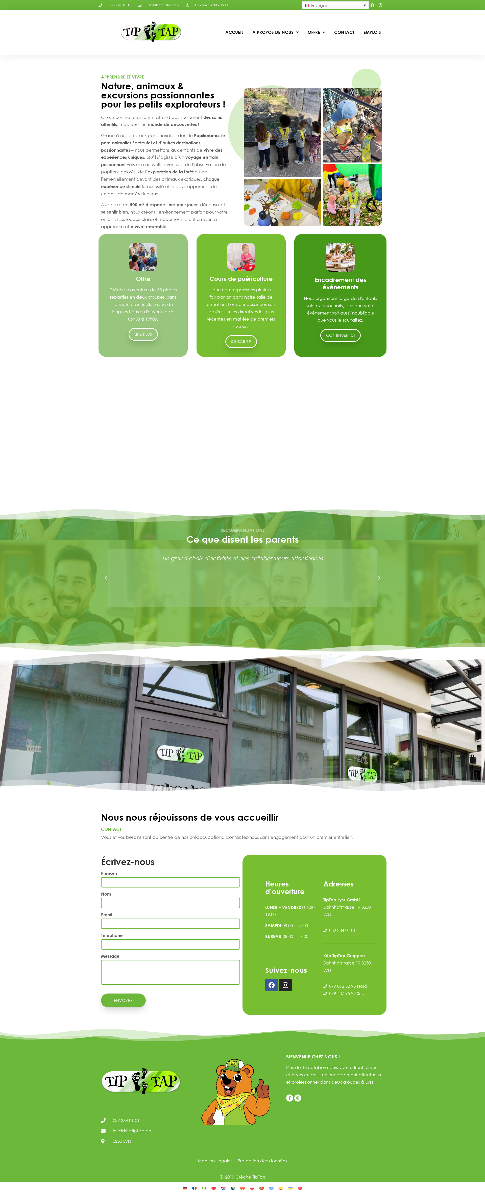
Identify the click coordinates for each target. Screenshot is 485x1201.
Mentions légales (215, 1160)
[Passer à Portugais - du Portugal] (261, 1187)
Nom (106, 894)
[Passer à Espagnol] (281, 1187)
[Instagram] (380, 5)
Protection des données (262, 1160)
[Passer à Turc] (300, 1187)
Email (106, 914)
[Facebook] (372, 5)
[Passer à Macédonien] (242, 1187)
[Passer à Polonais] (252, 1187)
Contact (344, 32)
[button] (106, 578)
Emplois (372, 32)
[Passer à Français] (194, 1187)
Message (110, 956)
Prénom (109, 873)
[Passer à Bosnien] (233, 1187)
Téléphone (112, 935)
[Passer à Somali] (271, 1187)
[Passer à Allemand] (185, 1187)
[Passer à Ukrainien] (290, 1187)
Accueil (234, 32)
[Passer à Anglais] (223, 1187)
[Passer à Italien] (204, 1187)
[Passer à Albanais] (214, 1187)
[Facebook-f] (289, 1098)
